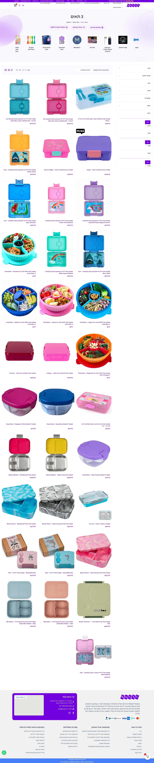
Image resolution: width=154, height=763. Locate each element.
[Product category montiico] (77, 42)
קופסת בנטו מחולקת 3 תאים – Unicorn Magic (58, 170)
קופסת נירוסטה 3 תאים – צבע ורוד (99, 524)
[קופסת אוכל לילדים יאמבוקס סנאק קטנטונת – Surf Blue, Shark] (93, 249)
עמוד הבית (84, 22)
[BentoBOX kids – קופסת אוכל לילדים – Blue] (56, 550)
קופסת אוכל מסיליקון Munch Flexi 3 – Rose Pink (95, 573)
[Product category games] (16, 44)
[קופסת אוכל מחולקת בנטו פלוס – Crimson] (19, 351)
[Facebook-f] (73, 713)
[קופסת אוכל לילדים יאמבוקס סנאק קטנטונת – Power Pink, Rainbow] (56, 198)
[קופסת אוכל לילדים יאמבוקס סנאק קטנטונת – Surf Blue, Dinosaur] (19, 198)
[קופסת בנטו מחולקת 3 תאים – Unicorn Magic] (56, 147)
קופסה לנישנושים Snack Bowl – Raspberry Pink (21, 424)
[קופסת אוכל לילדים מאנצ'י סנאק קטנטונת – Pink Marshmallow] (93, 650)
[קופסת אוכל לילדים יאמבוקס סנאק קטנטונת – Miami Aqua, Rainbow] (56, 249)
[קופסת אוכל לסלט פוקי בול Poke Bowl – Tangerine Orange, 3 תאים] (93, 351)
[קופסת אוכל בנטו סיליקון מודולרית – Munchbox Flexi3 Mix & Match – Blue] (19, 599)
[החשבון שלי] (23, 5)
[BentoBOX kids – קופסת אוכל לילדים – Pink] (19, 550)
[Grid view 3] (9, 70)
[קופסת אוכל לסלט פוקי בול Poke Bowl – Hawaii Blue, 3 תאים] (19, 300)
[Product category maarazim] (92, 42)
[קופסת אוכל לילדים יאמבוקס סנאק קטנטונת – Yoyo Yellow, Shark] (19, 147)
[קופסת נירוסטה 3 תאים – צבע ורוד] (93, 501)
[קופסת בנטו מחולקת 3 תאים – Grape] (93, 147)
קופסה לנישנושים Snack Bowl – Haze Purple (96, 475)
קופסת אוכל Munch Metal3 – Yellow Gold (59, 475)
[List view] (12, 70)
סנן (148, 122)
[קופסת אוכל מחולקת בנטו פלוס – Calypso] (56, 351)
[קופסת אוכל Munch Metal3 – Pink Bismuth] (19, 453)
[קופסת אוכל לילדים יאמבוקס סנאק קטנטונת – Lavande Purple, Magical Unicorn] (93, 198)
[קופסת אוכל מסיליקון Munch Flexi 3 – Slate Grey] (56, 501)
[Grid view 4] (6, 70)
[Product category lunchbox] (62, 43)
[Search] (19, 5)
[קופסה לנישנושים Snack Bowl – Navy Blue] (56, 402)
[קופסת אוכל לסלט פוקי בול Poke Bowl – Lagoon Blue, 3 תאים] (93, 300)
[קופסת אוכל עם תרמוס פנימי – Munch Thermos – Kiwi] (93, 599)
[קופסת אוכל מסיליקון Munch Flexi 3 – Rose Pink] (93, 550)
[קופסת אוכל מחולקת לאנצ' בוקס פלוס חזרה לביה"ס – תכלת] (93, 97)
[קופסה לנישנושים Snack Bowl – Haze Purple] (93, 453)
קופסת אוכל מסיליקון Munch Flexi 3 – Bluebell (21, 524)
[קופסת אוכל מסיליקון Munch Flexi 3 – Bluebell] (19, 501)
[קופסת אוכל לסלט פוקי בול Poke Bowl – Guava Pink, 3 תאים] (56, 300)
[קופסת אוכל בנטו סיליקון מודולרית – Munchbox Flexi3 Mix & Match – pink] (56, 599)
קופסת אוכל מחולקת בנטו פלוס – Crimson (22, 373)
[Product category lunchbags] (46, 43)
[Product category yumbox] (138, 42)
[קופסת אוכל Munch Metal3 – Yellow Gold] (56, 453)
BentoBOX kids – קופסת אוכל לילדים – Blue (59, 573)
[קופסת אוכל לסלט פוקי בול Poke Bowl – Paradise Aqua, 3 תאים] (19, 249)
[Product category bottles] (107, 44)
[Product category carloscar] (123, 42)
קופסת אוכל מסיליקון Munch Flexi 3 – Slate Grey (57, 524)
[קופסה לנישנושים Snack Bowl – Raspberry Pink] (19, 402)
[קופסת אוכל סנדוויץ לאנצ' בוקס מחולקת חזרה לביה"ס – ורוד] (93, 402)
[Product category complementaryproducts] (31, 43)
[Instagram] (69, 713)
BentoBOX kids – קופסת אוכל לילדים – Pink (22, 573)
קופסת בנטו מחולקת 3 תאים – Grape (98, 170)
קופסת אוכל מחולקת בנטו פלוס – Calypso (59, 373)
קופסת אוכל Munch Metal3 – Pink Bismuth (22, 475)
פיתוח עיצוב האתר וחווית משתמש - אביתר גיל (77, 762)
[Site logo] (133, 5)
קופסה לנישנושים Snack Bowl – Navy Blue (60, 424)
